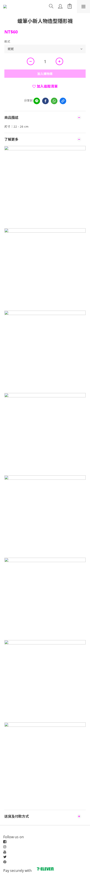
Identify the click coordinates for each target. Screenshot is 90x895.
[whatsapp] (54, 101)
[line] (36, 101)
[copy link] (63, 101)
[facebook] (45, 101)
